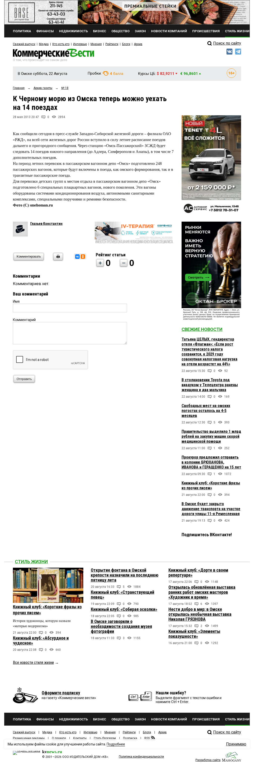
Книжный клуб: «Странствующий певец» (122, 595)
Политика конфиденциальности (141, 756)
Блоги (126, 44)
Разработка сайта (208, 760)
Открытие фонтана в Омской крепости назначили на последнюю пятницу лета (125, 575)
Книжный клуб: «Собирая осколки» (124, 609)
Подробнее (116, 744)
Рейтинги (111, 44)
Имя (16, 301)
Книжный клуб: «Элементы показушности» (194, 634)
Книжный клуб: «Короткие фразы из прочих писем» (211, 485)
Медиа (44, 44)
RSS (147, 738)
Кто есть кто (60, 44)
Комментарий (24, 320)
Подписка (130, 738)
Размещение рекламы (29, 738)
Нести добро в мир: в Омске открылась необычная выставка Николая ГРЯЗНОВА (199, 614)
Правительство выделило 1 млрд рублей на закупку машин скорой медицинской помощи (211, 436)
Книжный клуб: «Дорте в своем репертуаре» (198, 572)
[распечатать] (57, 259)
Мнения (96, 44)
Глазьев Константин (46, 224)
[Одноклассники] (83, 256)
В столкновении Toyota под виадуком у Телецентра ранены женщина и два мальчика (210, 385)
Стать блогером (105, 738)
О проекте (59, 738)
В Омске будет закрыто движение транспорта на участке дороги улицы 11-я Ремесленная (211, 509)
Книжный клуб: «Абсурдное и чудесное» (41, 640)
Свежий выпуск (24, 44)
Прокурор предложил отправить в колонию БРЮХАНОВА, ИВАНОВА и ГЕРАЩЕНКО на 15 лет (211, 462)
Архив (138, 44)
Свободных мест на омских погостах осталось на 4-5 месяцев (206, 410)
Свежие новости (202, 329)
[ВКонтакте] (77, 256)
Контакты (80, 738)
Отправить (24, 379)
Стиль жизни (31, 561)
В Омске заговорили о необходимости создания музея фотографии (121, 626)
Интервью (80, 44)
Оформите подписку (61, 692)
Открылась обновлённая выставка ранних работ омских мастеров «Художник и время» (201, 592)
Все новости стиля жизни (33, 662)
